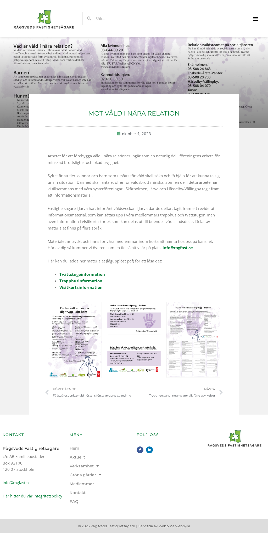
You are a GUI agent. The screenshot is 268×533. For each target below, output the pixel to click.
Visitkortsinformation (81, 287)
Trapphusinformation (80, 280)
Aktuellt (77, 457)
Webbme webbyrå (174, 526)
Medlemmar (82, 483)
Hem (74, 448)
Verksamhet (82, 465)
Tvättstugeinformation (82, 274)
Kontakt (78, 492)
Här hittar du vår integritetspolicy (32, 495)
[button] (256, 18)
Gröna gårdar (83, 474)
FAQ (74, 501)
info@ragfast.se (178, 247)
